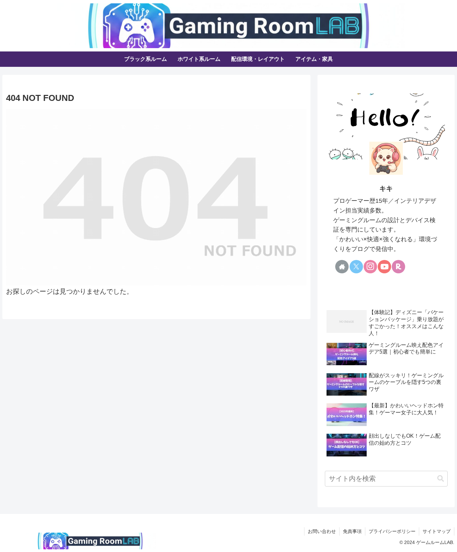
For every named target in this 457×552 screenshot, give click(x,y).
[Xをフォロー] (356, 266)
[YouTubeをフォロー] (384, 266)
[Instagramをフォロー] (370, 266)
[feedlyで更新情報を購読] (363, 283)
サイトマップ (437, 531)
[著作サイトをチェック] (342, 266)
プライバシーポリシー (392, 531)
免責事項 (352, 531)
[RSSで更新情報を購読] (377, 283)
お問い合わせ (322, 531)
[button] (441, 478)
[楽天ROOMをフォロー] (398, 266)
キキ (386, 188)
